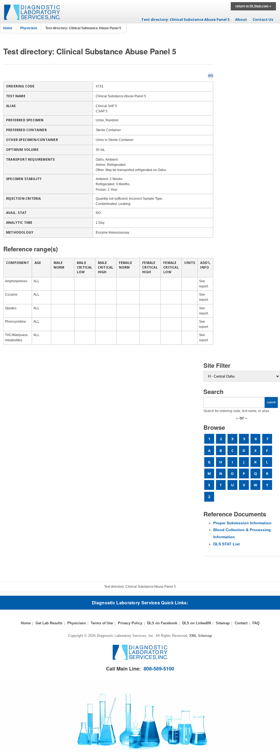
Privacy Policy (130, 623)
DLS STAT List (226, 544)
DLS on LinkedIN (196, 623)
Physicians (28, 28)
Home (7, 28)
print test (210, 75)
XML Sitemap (200, 636)
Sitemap (223, 623)
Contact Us (263, 19)
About (241, 19)
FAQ (255, 623)
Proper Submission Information (242, 523)
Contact (241, 623)
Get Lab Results (49, 623)
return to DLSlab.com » (253, 6)
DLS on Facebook (162, 623)
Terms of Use (102, 623)
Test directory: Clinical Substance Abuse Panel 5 (185, 19)
